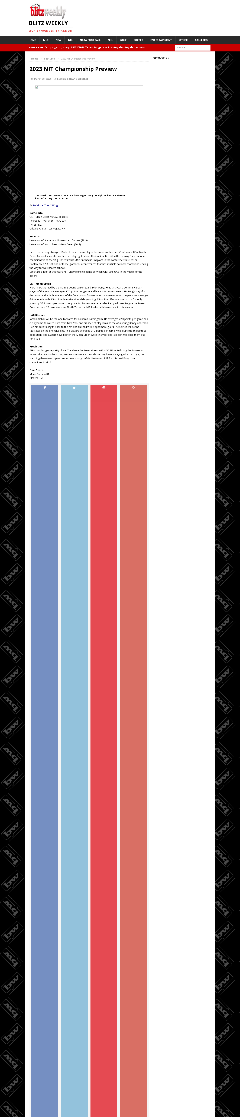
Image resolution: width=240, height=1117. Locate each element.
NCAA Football (90, 40)
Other (183, 40)
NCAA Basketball (79, 78)
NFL (70, 40)
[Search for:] (192, 47)
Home (32, 40)
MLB (45, 40)
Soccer (138, 40)
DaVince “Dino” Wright (47, 205)
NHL (110, 40)
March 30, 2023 (42, 78)
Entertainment (161, 40)
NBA (58, 40)
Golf (123, 40)
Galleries (201, 40)
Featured (62, 78)
